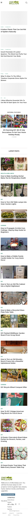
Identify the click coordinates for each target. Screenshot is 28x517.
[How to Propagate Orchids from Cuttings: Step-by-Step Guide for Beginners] (14, 216)
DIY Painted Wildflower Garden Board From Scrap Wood (13, 334)
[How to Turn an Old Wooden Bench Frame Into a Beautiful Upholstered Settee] (14, 347)
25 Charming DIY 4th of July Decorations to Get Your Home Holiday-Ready (14, 132)
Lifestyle (11, 497)
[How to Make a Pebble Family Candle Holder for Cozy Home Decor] (14, 244)
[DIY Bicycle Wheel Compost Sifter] (14, 375)
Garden (2, 26)
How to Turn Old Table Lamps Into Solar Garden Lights (14, 203)
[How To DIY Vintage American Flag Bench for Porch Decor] (14, 399)
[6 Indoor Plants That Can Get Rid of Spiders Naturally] (14, 18)
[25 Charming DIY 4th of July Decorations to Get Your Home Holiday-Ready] (14, 121)
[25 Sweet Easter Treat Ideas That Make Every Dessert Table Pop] (14, 453)
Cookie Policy (19, 513)
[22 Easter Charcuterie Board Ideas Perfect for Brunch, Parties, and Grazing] (14, 425)
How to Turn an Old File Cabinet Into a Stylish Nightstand (13, 285)
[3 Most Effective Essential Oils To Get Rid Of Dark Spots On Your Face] (13, 89)
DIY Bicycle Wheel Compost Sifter (14, 387)
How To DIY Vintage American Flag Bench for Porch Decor (12, 412)
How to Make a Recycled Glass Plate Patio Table (12, 311)
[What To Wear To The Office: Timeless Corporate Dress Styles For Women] (13, 65)
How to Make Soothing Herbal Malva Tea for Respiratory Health (13, 177)
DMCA (9, 515)
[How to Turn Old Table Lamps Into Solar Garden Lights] (14, 190)
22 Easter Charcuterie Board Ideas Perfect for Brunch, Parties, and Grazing (14, 439)
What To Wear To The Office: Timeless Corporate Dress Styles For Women (14, 78)
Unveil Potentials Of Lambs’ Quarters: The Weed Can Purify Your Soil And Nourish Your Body (14, 54)
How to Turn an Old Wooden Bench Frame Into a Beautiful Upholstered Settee (12, 361)
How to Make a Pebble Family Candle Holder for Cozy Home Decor (12, 258)
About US (4, 513)
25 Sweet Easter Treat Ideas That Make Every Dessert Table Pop (13, 466)
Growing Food (8, 26)
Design (2, 73)
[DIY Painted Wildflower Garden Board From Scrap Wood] (14, 321)
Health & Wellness (7, 173)
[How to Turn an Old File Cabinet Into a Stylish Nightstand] (14, 272)
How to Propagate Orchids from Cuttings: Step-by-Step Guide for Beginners (13, 230)
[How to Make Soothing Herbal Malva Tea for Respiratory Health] (14, 163)
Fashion (6, 73)
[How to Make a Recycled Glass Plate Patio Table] (14, 298)
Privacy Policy (16, 515)
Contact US (11, 513)
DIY (2, 199)
